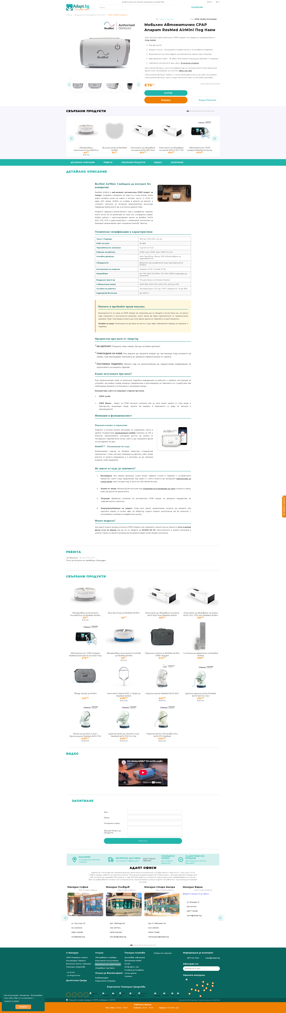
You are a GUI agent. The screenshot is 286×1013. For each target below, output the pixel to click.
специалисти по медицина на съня (159, 489)
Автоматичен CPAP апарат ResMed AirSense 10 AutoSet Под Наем (199, 149)
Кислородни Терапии (76, 961)
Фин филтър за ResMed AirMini (114, 149)
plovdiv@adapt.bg (118, 937)
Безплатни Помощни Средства (126, 987)
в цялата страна (190, 63)
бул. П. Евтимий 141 (157, 923)
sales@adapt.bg (212, 958)
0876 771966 (154, 932)
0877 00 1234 (193, 958)
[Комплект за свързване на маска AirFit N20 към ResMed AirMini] (143, 130)
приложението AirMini (125, 433)
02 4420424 (77, 928)
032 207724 (115, 928)
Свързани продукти (133, 162)
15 (213, 111)
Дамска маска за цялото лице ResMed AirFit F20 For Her (123, 735)
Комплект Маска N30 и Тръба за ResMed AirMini (123, 694)
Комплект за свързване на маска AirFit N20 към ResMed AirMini (143, 149)
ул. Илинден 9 (193, 902)
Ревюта (108, 162)
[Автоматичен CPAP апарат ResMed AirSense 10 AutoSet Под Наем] (200, 130)
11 (206, 111)
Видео (158, 162)
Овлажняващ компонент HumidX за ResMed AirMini (124, 654)
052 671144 (192, 907)
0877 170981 (192, 911)
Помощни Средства (75, 967)
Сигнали (128, 976)
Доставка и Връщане (135, 957)
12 (208, 111)
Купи (168, 93)
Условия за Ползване (134, 970)
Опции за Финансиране (109, 973)
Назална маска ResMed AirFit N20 (162, 693)
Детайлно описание (83, 162)
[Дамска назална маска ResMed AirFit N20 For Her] (201, 676)
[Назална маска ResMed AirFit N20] (162, 676)
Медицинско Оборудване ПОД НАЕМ (89, 15)
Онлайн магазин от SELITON (209, 1000)
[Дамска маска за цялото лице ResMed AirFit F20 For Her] (124, 716)
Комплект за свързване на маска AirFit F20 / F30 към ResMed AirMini (171, 149)
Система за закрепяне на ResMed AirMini (200, 654)
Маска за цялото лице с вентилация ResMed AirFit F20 (85, 735)
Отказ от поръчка (163, 953)
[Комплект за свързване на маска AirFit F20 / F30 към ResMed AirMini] (171, 130)
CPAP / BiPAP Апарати (117, 15)
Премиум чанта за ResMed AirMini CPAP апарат (162, 654)
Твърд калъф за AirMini (85, 693)
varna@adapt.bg (194, 916)
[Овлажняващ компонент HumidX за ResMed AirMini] (124, 636)
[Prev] (68, 84)
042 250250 (153, 928)
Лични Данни (131, 973)
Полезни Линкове (135, 953)
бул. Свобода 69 (117, 923)
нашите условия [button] (11, 1001)
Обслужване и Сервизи (106, 957)
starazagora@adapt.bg (158, 937)
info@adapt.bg (78, 937)
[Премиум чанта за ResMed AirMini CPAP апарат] (162, 636)
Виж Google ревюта (88, 890)
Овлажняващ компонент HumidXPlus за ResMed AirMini (86, 149)
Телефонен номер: (112, 823)
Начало (69, 15)
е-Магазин (72, 953)
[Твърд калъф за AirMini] (85, 676)
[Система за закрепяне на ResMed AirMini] (201, 636)
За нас (127, 964)
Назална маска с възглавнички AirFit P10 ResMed (162, 735)
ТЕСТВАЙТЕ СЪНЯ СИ (284, 506)
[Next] (139, 84)
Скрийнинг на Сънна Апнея (107, 964)
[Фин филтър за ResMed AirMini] (114, 130)
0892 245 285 (185, 71)
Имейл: (107, 818)
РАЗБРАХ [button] (23, 1007)
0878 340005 (116, 932)
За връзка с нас (132, 967)
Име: (106, 812)
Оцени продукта (166, 19)
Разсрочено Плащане (105, 981)
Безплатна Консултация (107, 961)
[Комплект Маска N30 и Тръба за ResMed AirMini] (124, 676)
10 (204, 111)
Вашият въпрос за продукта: (112, 832)
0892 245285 (77, 932)
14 (211, 111)
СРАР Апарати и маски (77, 957)
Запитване (177, 162)
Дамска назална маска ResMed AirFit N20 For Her (200, 694)
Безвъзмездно (101, 978)
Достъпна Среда (76, 980)
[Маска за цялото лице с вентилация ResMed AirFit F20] (85, 716)
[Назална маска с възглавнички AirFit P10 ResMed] (162, 716)
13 (209, 111)
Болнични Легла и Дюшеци (78, 964)
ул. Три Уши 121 (78, 923)
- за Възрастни (73, 975)
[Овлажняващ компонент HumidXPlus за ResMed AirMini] (86, 130)
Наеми (166, 100)
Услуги (99, 953)
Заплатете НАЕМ (133, 961)
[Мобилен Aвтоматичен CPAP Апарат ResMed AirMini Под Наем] (78, 84)
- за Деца (70, 972)
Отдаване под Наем (105, 968)
